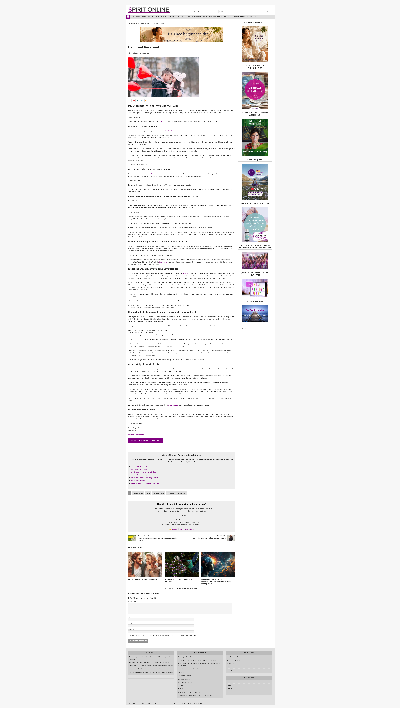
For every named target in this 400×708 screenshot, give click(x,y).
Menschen (150, 174)
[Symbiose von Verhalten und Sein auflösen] (182, 564)
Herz (148, 493)
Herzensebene (173, 405)
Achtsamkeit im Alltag (139, 475)
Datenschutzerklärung (234, 660)
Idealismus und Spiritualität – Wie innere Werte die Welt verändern (149, 669)
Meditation (186, 17)
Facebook (230, 682)
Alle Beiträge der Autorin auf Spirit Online (145, 440)
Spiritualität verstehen (139, 466)
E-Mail (130, 623)
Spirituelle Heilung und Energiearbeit (144, 478)
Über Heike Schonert (184, 676)
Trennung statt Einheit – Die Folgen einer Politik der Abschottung (149, 662)
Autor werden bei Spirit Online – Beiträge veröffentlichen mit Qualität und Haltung (199, 665)
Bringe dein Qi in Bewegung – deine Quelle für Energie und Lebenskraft (151, 666)
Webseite (131, 629)
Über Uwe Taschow (184, 679)
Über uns (181, 672)
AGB (228, 667)
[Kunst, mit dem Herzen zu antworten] (145, 564)
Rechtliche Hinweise (233, 657)
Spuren (163, 122)
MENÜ (128, 17)
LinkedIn (229, 688)
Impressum (230, 663)
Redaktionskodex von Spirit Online (188, 669)
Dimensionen (138, 493)
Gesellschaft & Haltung (211, 17)
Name (130, 617)
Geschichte (186, 273)
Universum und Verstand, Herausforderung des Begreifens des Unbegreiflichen (216, 581)
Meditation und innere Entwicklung (143, 472)
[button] (130, 100)
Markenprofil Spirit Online (186, 682)
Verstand (168, 131)
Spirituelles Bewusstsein (140, 469)
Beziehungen (146, 53)
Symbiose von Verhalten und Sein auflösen (178, 580)
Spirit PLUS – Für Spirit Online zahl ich (189, 692)
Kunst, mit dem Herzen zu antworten (143, 579)
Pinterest (229, 692)
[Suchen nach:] (255, 328)
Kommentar (132, 601)
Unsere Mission (147, 17)
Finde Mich (181, 689)
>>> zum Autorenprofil (136, 435)
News (138, 17)
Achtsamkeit (196, 17)
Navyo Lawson (158, 493)
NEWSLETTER (196, 11)
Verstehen (181, 493)
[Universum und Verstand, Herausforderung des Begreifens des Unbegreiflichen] (218, 564)
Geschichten (163, 262)
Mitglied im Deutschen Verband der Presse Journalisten (195, 696)
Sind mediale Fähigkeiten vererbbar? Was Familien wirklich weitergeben (151, 672)
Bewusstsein (173, 17)
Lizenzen (229, 670)
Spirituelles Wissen (138, 481)
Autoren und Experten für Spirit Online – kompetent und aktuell (197, 660)
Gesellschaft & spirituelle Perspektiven (145, 483)
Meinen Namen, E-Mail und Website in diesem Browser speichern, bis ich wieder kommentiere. (163, 635)
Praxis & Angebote (239, 17)
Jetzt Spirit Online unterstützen (183, 529)
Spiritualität (160, 17)
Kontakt (180, 686)
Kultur (226, 17)
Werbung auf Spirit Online (186, 657)
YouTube (230, 685)
